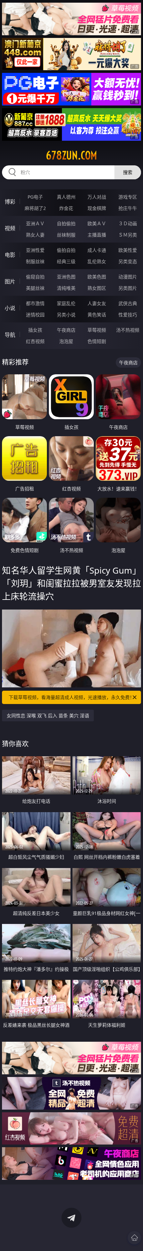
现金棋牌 (96, 208)
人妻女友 (96, 303)
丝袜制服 (66, 235)
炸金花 (66, 208)
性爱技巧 (127, 314)
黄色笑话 (96, 314)
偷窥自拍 (35, 276)
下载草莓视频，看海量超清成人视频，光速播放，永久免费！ (71, 697)
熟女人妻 (35, 235)
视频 (10, 228)
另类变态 (127, 261)
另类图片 (127, 288)
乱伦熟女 (96, 261)
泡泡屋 (66, 341)
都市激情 (35, 303)
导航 (10, 334)
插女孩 (35, 330)
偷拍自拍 (66, 250)
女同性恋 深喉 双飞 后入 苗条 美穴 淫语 (48, 715)
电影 (10, 255)
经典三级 (66, 261)
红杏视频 (35, 341)
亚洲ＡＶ (35, 223)
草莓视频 (96, 330)
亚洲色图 (66, 276)
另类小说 (66, 314)
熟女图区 (96, 288)
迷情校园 (35, 314)
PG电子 (35, 197)
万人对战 (96, 197)
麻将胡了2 (35, 208)
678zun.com (71, 155)
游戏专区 (127, 197)
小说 (10, 308)
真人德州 (66, 197)
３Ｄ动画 (127, 223)
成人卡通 (96, 250)
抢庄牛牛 (127, 208)
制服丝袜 (35, 261)
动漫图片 (127, 276)
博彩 (10, 201)
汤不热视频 (127, 330)
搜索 (127, 172)
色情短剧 (96, 341)
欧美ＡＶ (96, 223)
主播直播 (96, 235)
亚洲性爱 (35, 250)
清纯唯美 (66, 288)
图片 (10, 281)
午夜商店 (66, 330)
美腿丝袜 (35, 288)
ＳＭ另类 (127, 235)
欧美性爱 (127, 250)
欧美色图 (96, 276)
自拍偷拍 (66, 223)
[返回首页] (134, 1237)
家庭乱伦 (66, 303)
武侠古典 (127, 303)
